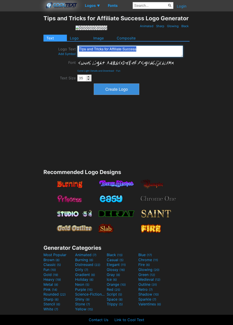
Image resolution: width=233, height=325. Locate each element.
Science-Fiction (90, 294)
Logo (74, 38)
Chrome (148, 259)
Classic (52, 264)
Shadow (148, 294)
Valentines (149, 304)
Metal (50, 284)
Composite (126, 38)
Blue (145, 254)
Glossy (116, 269)
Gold (50, 274)
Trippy (115, 304)
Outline (147, 284)
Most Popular (54, 254)
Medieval (149, 279)
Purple (84, 289)
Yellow (84, 309)
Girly (81, 269)
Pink (50, 289)
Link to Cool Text (129, 319)
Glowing (173, 26)
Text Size (68, 78)
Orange (116, 284)
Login (181, 6)
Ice (112, 279)
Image (98, 38)
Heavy (52, 279)
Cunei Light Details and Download (95, 70)
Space (115, 299)
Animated (146, 26)
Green (146, 274)
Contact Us (98, 319)
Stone (82, 304)
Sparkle (147, 299)
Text (50, 38)
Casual (115, 259)
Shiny (82, 299)
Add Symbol (67, 54)
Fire (144, 264)
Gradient (85, 274)
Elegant (116, 264)
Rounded (54, 294)
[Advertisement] (21, 83)
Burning (84, 259)
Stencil (51, 304)
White (50, 309)
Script (114, 294)
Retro (145, 289)
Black (185, 26)
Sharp (160, 26)
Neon (82, 284)
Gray (113, 274)
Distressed (87, 264)
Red (113, 289)
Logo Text (67, 51)
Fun (118, 70)
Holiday (84, 279)
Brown (51, 259)
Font (72, 62)
